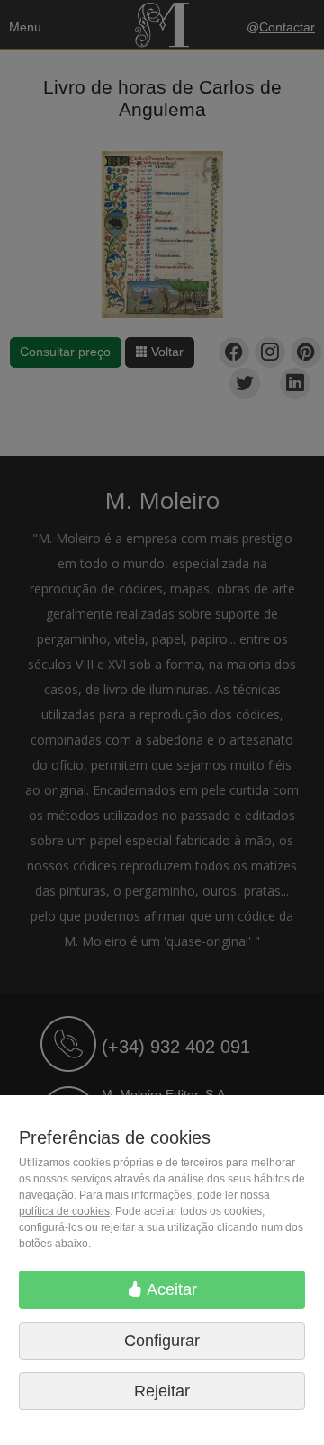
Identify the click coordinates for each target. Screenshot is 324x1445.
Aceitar (170, 1289)
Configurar (162, 1341)
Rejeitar (162, 1391)
